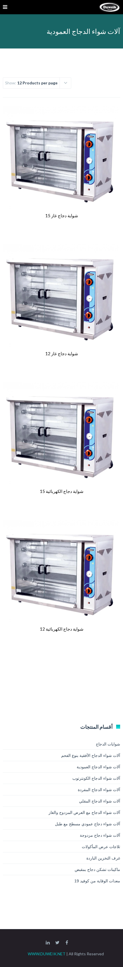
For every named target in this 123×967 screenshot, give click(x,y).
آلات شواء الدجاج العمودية (98, 767)
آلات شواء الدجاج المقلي (99, 801)
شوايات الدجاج (108, 744)
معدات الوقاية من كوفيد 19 (97, 881)
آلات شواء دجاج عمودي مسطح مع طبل (87, 824)
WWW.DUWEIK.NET (47, 953)
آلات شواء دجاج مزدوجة (100, 835)
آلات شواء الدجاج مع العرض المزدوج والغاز (84, 812)
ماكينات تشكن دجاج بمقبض (97, 869)
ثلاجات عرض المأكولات (101, 846)
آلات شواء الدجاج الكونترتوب (96, 778)
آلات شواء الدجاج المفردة (99, 789)
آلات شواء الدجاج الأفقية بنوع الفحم (90, 755)
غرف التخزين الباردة (103, 858)
